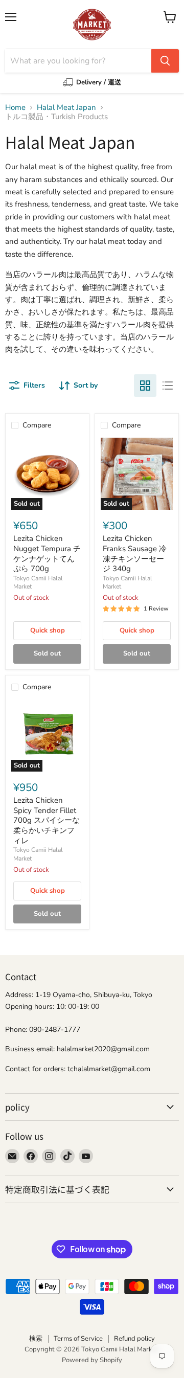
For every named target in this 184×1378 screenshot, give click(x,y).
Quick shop (47, 630)
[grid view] (145, 385)
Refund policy (134, 1338)
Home (15, 107)
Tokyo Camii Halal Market (38, 582)
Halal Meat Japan (66, 107)
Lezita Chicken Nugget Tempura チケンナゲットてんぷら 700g (47, 553)
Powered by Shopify (92, 1360)
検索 (35, 1338)
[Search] (165, 61)
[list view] (167, 385)
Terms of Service (78, 1338)
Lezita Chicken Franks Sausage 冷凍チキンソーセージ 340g (135, 553)
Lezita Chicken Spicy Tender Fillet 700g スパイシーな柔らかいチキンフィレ (46, 820)
